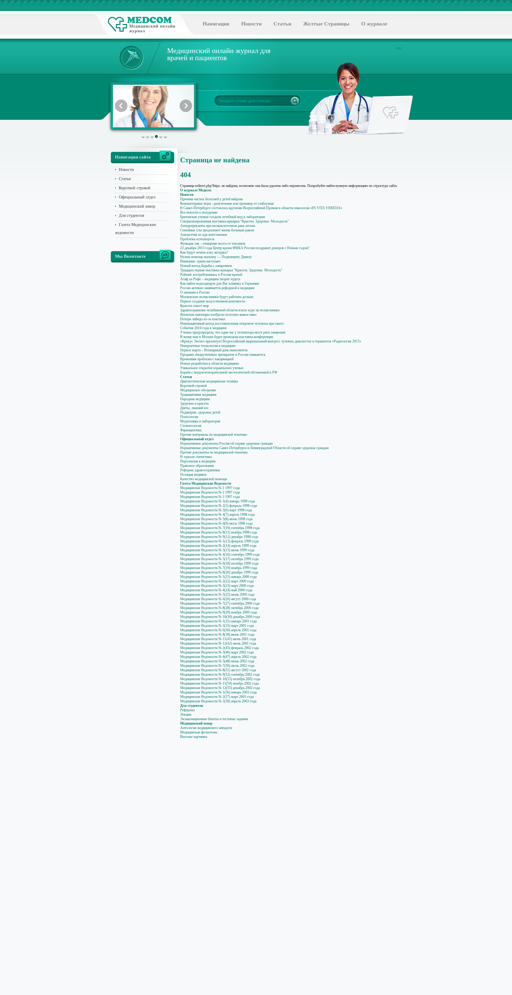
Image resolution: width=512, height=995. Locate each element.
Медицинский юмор (137, 206)
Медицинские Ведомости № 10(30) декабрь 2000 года (220, 617)
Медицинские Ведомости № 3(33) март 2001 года (217, 626)
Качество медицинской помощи (203, 479)
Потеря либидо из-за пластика (202, 319)
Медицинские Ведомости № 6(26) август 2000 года (218, 599)
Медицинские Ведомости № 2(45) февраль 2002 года (219, 648)
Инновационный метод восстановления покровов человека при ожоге (232, 323)
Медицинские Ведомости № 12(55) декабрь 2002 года (220, 688)
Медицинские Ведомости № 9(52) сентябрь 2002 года (220, 674)
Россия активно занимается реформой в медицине (217, 288)
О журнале (374, 24)
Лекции (185, 714)
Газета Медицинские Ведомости (205, 483)
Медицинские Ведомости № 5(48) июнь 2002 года (217, 661)
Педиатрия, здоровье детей (200, 412)
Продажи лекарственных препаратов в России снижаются (222, 355)
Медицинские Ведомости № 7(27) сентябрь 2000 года (220, 603)
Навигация (216, 24)
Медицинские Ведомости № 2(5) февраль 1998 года (218, 506)
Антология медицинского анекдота (206, 728)
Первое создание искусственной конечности (212, 301)
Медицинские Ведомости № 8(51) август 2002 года (218, 670)
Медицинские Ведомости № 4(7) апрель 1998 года (217, 514)
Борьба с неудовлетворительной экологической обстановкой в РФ (228, 372)
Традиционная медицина (198, 394)
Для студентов (131, 215)
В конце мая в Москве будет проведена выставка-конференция (226, 337)
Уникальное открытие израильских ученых (212, 368)
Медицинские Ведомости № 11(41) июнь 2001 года (218, 639)
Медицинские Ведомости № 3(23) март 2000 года (217, 586)
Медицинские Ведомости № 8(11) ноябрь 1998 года (218, 532)
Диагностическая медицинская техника (209, 381)
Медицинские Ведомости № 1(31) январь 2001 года (218, 621)
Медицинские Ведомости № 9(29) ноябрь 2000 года (218, 612)
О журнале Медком (195, 190)
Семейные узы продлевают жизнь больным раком (217, 230)
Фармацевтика (190, 430)
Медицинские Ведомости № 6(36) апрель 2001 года (218, 630)
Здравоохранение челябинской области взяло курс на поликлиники (229, 310)
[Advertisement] (429, 237)
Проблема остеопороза (197, 239)
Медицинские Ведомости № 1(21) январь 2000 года (218, 577)
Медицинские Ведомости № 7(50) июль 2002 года (217, 666)
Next (186, 106)
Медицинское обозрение (198, 390)
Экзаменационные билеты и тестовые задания (214, 719)
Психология (189, 417)
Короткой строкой (135, 188)
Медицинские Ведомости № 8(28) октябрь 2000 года (219, 608)
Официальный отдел (137, 197)
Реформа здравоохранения (200, 470)
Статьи (282, 24)
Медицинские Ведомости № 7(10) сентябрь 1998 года (220, 528)
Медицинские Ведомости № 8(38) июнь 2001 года (217, 634)
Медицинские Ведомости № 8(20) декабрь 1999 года (219, 572)
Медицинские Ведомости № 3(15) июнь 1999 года (217, 550)
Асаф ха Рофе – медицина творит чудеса (210, 279)
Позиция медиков (193, 474)
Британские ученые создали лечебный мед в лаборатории (222, 217)
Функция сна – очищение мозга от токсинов (212, 243)
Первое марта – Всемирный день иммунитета (213, 350)
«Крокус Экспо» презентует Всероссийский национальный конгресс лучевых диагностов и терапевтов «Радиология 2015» (270, 341)
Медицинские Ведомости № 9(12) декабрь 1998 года (219, 537)
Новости (251, 24)
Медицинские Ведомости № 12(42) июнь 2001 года (218, 643)
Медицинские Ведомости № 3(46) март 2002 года (217, 652)
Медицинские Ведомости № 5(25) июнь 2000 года (217, 594)
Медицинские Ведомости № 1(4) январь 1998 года (217, 501)
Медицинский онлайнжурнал (152, 28)
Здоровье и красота (194, 403)
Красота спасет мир (194, 306)
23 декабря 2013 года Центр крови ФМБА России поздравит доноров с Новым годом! (244, 248)
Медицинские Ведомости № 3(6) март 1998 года (216, 510)
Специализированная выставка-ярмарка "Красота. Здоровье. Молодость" (234, 221)
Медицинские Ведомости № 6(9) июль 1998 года (216, 523)
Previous (121, 106)
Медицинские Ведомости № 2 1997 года (210, 492)
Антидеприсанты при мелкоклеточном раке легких (217, 226)
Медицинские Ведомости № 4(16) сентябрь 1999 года (220, 554)
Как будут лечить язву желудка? (204, 252)
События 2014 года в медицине (203, 328)
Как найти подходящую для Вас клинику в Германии (219, 283)
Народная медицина (195, 399)
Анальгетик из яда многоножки (203, 235)
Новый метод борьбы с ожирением (206, 266)
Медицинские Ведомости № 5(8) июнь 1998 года (216, 519)
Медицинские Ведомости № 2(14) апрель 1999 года (218, 546)
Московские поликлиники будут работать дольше (216, 297)
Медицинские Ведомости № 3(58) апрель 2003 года (218, 701)
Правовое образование (197, 466)
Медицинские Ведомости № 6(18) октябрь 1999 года (219, 563)
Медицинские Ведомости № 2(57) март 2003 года (217, 697)
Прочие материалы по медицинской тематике (213, 434)
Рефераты (187, 710)
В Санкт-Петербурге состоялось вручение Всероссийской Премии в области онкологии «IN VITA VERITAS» (261, 208)
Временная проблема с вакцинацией (206, 359)
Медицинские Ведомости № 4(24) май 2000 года (216, 590)
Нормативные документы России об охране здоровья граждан (226, 443)
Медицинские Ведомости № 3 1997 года (210, 497)
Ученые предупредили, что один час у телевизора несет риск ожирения (232, 332)
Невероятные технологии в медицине (208, 346)
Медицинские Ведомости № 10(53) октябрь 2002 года (220, 679)
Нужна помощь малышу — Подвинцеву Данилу (216, 257)
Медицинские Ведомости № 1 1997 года (210, 488)
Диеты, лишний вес (194, 408)
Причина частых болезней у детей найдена (211, 199)
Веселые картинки (193, 737)
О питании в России (194, 292)
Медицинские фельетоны (198, 732)
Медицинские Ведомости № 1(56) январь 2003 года (218, 692)
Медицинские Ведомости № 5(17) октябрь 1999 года (219, 559)
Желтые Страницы (326, 24)
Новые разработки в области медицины (209, 363)
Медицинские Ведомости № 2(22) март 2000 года (217, 581)
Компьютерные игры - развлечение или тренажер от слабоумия (227, 203)
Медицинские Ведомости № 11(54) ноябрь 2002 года (219, 683)
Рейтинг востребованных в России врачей (211, 275)
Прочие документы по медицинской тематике (214, 452)
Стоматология (190, 426)
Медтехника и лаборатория (200, 421)
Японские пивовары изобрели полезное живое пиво (218, 315)
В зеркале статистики (196, 457)
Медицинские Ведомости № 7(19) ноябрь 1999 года (218, 568)
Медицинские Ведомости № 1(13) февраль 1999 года (219, 541)
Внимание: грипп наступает (200, 261)
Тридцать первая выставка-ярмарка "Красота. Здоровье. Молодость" (231, 270)
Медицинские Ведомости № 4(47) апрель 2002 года (218, 657)
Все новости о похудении (198, 212)
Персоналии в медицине (198, 461)
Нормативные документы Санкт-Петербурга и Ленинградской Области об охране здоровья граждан (254, 448)
